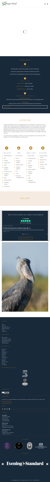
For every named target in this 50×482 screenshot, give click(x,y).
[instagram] (4, 408)
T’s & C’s (30, 480)
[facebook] (2, 408)
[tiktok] (7, 408)
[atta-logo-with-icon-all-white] (25, 374)
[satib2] (5, 392)
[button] (25, 107)
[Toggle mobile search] (45, 4)
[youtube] (9, 408)
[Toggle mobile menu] (47, 4)
